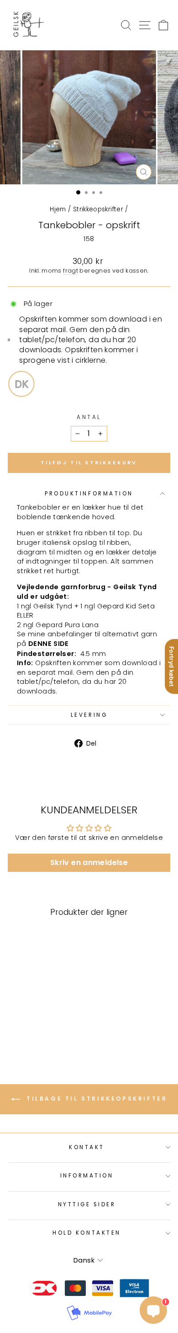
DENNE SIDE (48, 643)
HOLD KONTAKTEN (86, 1232)
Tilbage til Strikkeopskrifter (96, 1099)
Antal (89, 417)
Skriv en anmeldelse (89, 862)
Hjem (58, 209)
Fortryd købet (171, 666)
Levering (89, 715)
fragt (70, 270)
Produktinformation (89, 493)
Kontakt (87, 1147)
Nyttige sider (87, 1204)
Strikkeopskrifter (98, 209)
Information (87, 1175)
